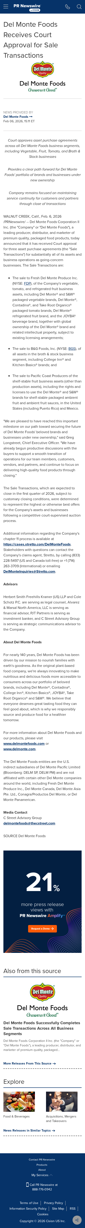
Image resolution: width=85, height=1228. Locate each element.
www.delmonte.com (19, 749)
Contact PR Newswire (42, 1160)
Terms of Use (29, 1203)
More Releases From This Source (27, 1063)
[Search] (79, 7)
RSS (72, 1208)
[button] (42, 76)
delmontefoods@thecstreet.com (29, 823)
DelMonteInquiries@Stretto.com (29, 571)
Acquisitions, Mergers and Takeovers (61, 1118)
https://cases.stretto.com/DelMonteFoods (37, 544)
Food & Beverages (16, 1116)
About (42, 1170)
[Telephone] (67, 7)
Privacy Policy (53, 1203)
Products (41, 1165)
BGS (71, 348)
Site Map (58, 1208)
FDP (27, 283)
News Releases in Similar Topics (27, 1130)
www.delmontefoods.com (24, 743)
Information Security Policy (28, 1208)
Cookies (43, 1214)
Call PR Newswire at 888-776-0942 (43, 1187)
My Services (40, 1175)
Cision (50, 1221)
